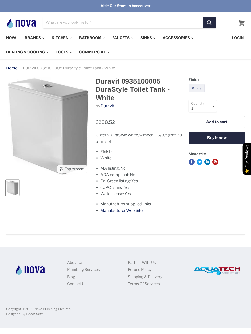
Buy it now (217, 137)
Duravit (107, 106)
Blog (71, 277)
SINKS (146, 38)
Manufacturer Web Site (121, 210)
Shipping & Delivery (145, 277)
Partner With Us (142, 262)
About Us (75, 262)
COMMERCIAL (93, 52)
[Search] (209, 22)
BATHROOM (90, 38)
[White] (197, 93)
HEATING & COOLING (26, 52)
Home (11, 68)
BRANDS (33, 38)
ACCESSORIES (177, 38)
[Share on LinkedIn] (207, 162)
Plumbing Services (83, 269)
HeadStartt (34, 314)
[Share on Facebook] (192, 162)
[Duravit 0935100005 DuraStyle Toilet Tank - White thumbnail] (12, 188)
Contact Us (77, 284)
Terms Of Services (144, 284)
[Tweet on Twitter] (199, 162)
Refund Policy (139, 269)
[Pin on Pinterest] (215, 162)
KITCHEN (60, 38)
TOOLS (62, 52)
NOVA (11, 38)
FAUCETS (121, 38)
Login (238, 38)
